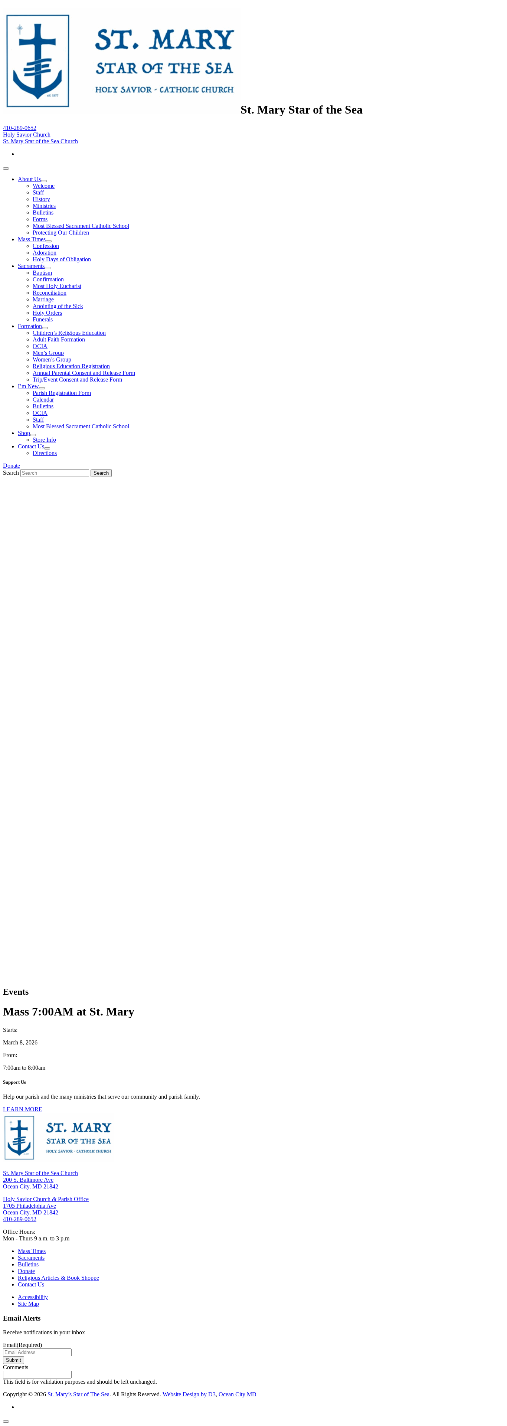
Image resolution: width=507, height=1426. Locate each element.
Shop (24, 433)
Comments (15, 1367)
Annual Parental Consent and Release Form (84, 373)
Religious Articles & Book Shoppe (58, 1278)
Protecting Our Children (61, 232)
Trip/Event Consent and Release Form (77, 379)
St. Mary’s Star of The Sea (78, 1394)
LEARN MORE (22, 1109)
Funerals (43, 319)
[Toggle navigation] (6, 168)
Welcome (44, 186)
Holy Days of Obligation (62, 259)
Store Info (44, 439)
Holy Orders (47, 313)
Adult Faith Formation (59, 339)
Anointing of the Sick (58, 306)
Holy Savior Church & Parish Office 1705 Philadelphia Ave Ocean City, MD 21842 (46, 1206)
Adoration (44, 252)
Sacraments (31, 266)
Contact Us (31, 446)
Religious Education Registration (71, 366)
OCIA (40, 346)
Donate (11, 465)
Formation (30, 326)
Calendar (43, 399)
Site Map (28, 1304)
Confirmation (48, 279)
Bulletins (43, 212)
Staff (38, 192)
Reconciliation (49, 293)
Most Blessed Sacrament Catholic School (81, 226)
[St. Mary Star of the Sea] (122, 109)
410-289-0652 (19, 128)
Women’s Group (52, 359)
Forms (40, 219)
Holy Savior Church (26, 134)
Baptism (42, 272)
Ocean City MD (237, 1394)
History (41, 199)
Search (11, 473)
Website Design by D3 (189, 1394)
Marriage (43, 299)
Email (22, 1345)
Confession (46, 246)
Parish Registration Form (62, 393)
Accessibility (33, 1297)
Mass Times (32, 239)
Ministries (44, 206)
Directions (45, 453)
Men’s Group (48, 353)
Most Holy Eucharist (57, 286)
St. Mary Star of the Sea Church (40, 141)
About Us (29, 179)
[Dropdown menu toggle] (44, 181)
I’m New (28, 386)
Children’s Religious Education (69, 333)
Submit (13, 1360)
